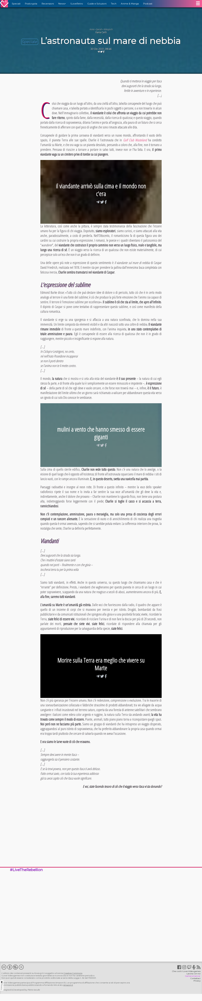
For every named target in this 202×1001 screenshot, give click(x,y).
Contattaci (195, 978)
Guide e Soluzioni (96, 3)
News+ (62, 3)
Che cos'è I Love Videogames (186, 971)
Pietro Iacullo (34, 990)
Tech (113, 3)
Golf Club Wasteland (135, 140)
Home (91, 29)
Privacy (197, 981)
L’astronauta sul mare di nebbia (111, 40)
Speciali (16, 3)
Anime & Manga (130, 3)
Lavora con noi (194, 973)
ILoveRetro (76, 3)
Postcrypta (31, 3)
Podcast (147, 3)
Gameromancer (193, 976)
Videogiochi (108, 29)
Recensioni (48, 3)
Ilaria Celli (101, 32)
